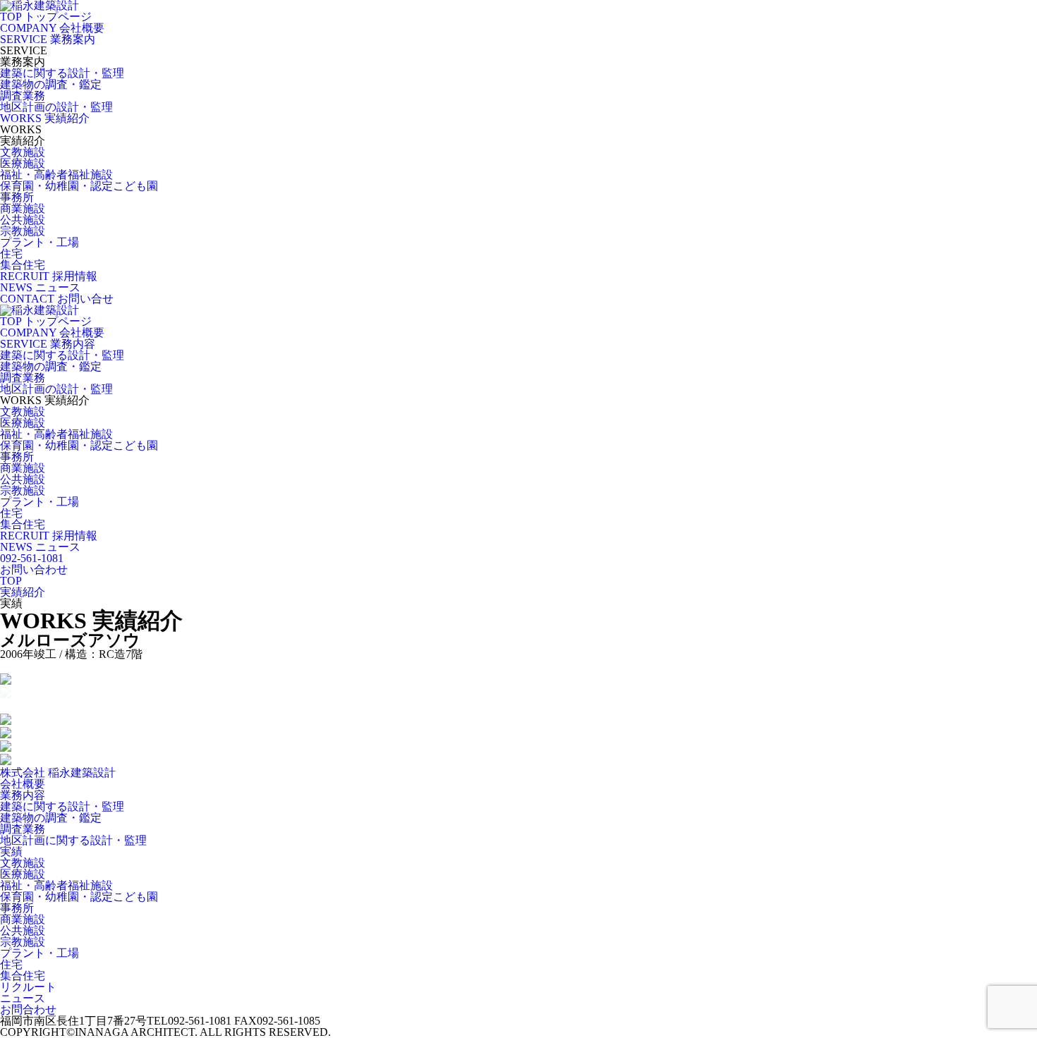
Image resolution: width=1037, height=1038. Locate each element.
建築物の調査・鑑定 (51, 84)
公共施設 (22, 220)
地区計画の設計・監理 (56, 107)
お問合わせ (28, 1009)
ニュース (22, 998)
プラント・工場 (39, 242)
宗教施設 (22, 231)
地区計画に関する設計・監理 (73, 840)
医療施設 (22, 163)
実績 (11, 851)
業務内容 (22, 795)
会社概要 (22, 784)
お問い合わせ (34, 569)
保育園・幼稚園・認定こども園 (79, 186)
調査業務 (22, 96)
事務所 (17, 197)
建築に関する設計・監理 (62, 73)
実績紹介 (22, 592)
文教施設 (22, 152)
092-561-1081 (31, 558)
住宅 (11, 254)
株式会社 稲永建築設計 (58, 772)
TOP (11, 581)
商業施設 (22, 208)
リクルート (28, 987)
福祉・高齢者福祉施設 (56, 175)
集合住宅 (22, 265)
